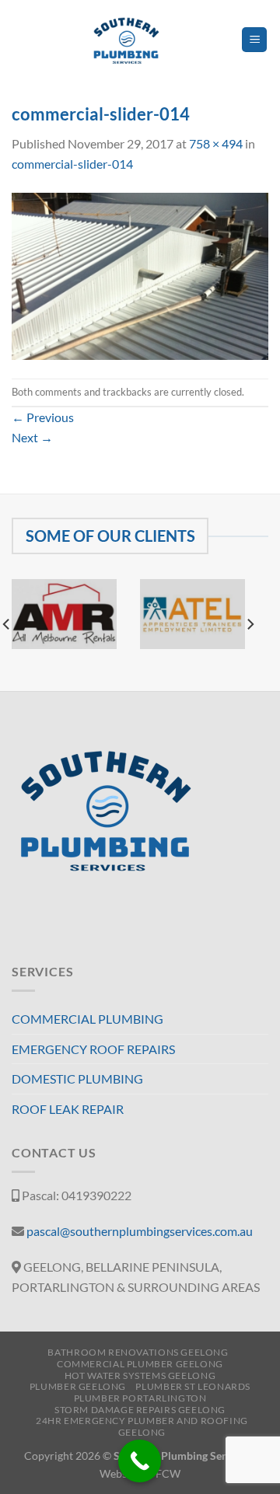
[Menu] (254, 40)
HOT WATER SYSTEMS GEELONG (140, 1375)
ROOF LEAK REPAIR (68, 1108)
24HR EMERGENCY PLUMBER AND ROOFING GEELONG (142, 1426)
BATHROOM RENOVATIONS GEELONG (137, 1352)
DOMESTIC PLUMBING (77, 1078)
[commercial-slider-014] (140, 274)
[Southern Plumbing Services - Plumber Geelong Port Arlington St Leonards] (126, 39)
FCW (168, 1473)
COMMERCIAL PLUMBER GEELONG (140, 1364)
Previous (43, 417)
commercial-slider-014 (72, 163)
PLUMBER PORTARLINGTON (140, 1398)
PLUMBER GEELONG (78, 1386)
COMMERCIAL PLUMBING (87, 1018)
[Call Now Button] (139, 1461)
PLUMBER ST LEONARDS (192, 1386)
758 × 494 (216, 143)
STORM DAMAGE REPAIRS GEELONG (140, 1409)
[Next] (249, 624)
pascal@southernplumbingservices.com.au (139, 1230)
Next (32, 437)
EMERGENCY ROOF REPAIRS (93, 1049)
